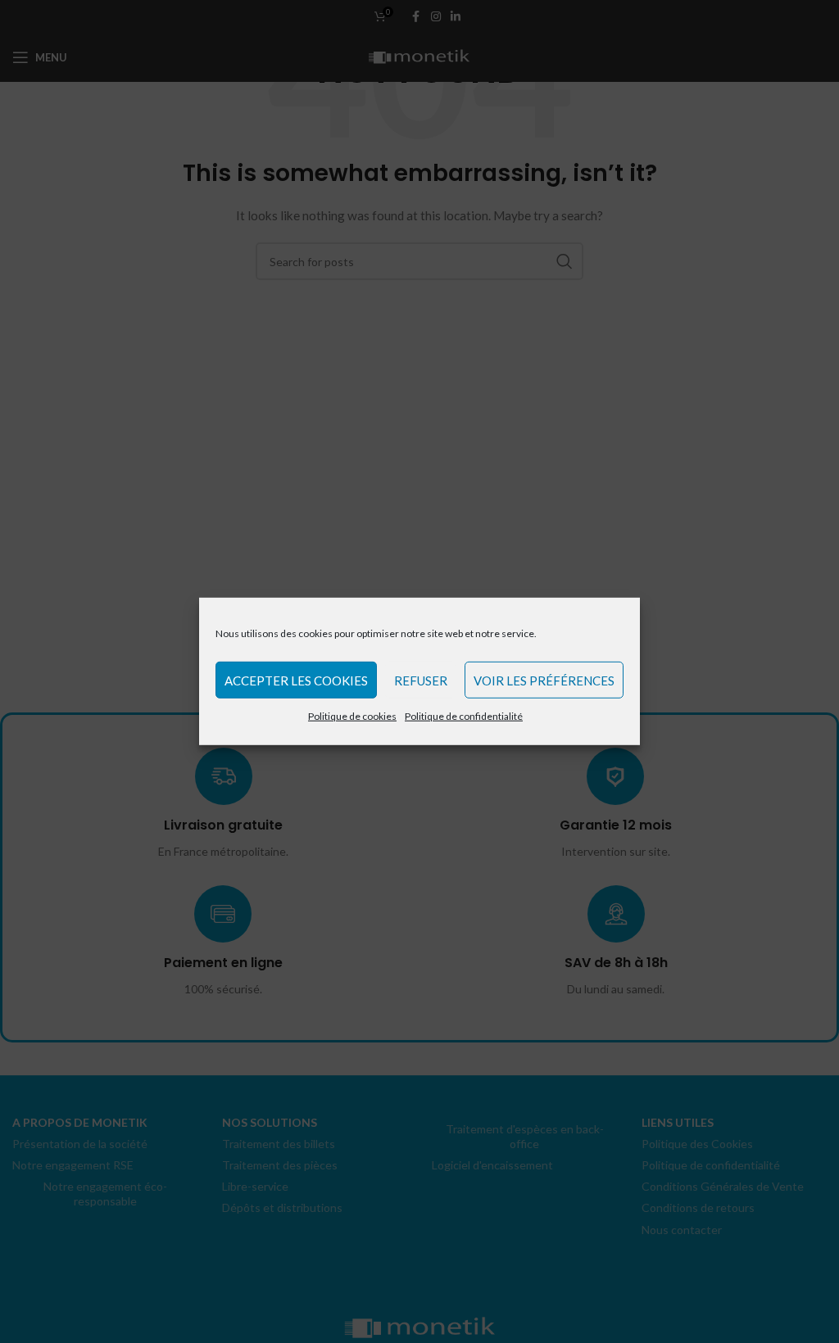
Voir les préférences (544, 679)
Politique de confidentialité (464, 716)
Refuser (420, 679)
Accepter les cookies (296, 679)
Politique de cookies (352, 716)
